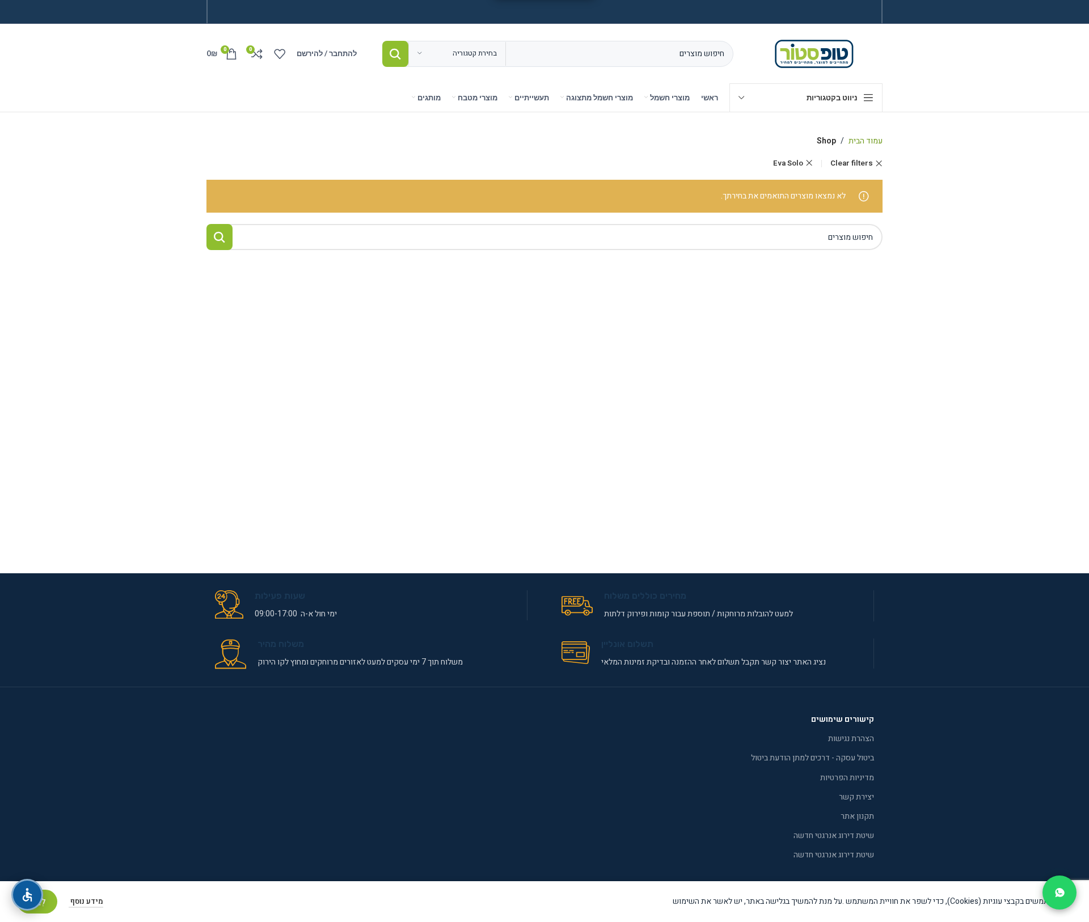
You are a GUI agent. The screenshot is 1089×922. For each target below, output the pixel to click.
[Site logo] (816, 53)
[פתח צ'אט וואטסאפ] (1059, 893)
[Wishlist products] (279, 54)
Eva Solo (788, 163)
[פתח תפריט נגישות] (27, 895)
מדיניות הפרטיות (847, 778)
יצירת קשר (856, 797)
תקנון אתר (857, 816)
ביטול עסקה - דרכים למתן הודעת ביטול (812, 758)
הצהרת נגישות (851, 739)
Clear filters (851, 163)
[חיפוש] (395, 54)
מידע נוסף (86, 901)
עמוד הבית (866, 141)
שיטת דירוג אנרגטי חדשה (833, 835)
